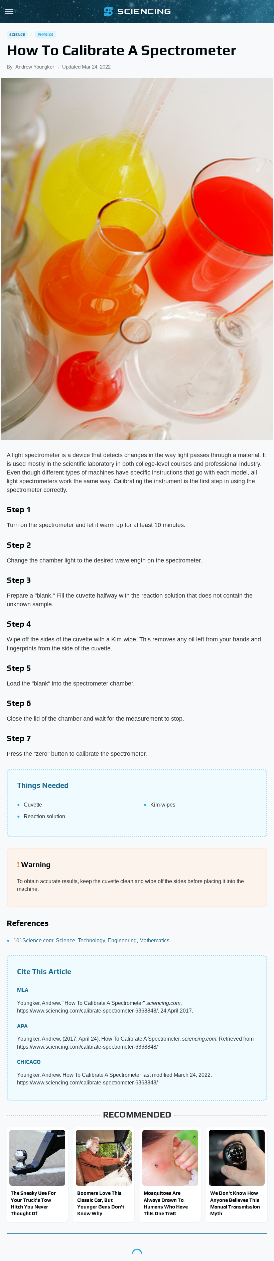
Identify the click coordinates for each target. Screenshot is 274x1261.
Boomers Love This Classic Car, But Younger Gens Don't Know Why (100, 1203)
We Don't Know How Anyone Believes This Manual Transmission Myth (235, 1203)
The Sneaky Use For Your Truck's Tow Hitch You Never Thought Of (33, 1203)
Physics (45, 34)
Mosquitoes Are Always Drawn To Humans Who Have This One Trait (166, 1203)
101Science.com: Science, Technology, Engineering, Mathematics (91, 940)
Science (17, 34)
